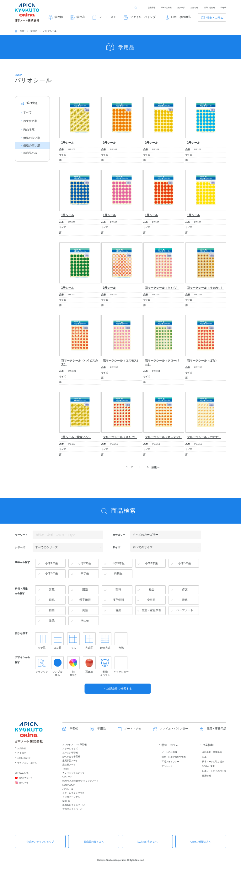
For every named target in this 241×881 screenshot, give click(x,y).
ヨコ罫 (57, 647)
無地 (121, 647)
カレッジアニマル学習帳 (74, 744)
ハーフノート (184, 610)
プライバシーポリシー (28, 763)
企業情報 (151, 7)
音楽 (118, 610)
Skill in (66, 800)
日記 (52, 599)
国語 (85, 589)
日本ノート (24, 783)
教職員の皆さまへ (94, 841)
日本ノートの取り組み (213, 761)
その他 (85, 620)
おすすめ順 (30, 120)
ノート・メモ (107, 17)
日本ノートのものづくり (214, 771)
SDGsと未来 (166, 7)
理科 (118, 589)
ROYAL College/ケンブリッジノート (80, 780)
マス (73, 647)
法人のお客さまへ (147, 841)
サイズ (116, 547)
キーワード (21, 534)
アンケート (167, 766)
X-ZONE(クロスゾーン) (73, 805)
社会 (151, 589)
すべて (27, 112)
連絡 (185, 599)
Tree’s (65, 768)
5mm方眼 (105, 647)
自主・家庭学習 (151, 610)
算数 (52, 589)
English (223, 7)
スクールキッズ (70, 748)
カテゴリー (119, 534)
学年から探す (22, 562)
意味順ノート (69, 764)
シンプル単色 (57, 673)
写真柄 (89, 671)
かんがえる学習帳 (71, 756)
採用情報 (206, 775)
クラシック (41, 671)
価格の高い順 (31, 145)
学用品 (81, 17)
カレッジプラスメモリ (73, 772)
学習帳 (59, 17)
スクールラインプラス (73, 793)
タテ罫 (42, 647)
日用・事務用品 (181, 17)
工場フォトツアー (170, 761)
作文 (185, 589)
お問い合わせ (209, 7)
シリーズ (20, 547)
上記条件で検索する (119, 688)
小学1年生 (51, 563)
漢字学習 (118, 599)
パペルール (67, 788)
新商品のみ (30, 153)
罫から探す (21, 633)
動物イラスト (105, 673)
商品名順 (29, 129)
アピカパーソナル (71, 796)
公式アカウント (25, 777)
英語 (85, 610)
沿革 (204, 756)
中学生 (85, 573)
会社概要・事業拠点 (212, 752)
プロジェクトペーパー (73, 809)
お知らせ (194, 7)
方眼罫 (89, 647)
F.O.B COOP (68, 784)
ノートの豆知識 (169, 752)
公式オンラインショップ (40, 841)
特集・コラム (214, 17)
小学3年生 (118, 563)
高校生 (118, 573)
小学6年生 (51, 573)
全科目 (151, 599)
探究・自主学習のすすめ (174, 756)
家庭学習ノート (70, 760)
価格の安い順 (31, 137)
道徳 (52, 620)
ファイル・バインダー (144, 17)
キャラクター (121, 671)
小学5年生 (184, 563)
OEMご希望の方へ (200, 841)
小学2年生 (84, 563)
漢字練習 (85, 599)
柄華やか (73, 673)
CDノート (67, 776)
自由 (52, 610)
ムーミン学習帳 (70, 752)
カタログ (181, 7)
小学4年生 (151, 563)
